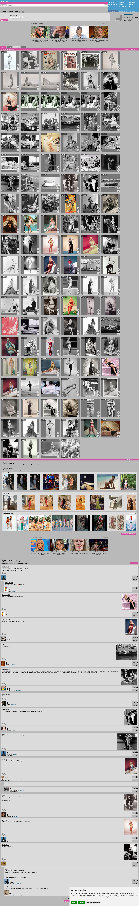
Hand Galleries (123, 11)
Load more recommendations (128, 533)
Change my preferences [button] (93, 902)
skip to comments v (132, 459)
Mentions (110, 9)
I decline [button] (81, 902)
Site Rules (121, 2)
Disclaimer (132, 9)
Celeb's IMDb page (128, 14)
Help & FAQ (132, 2)
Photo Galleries (112, 4)
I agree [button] (74, 902)
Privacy (131, 7)
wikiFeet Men (111, 11)
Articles (121, 4)
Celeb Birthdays (123, 9)
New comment (134, 562)
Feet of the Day (123, 7)
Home (112, 2)
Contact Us (132, 11)
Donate (131, 4)
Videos (110, 7)
